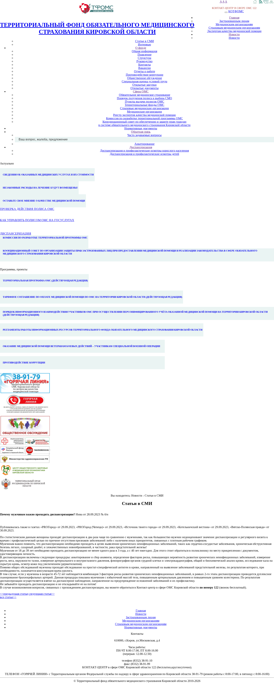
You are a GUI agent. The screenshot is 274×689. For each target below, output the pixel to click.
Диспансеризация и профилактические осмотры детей (144, 154)
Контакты (144, 64)
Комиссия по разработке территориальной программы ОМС (144, 118)
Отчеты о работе (144, 71)
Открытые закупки (144, 84)
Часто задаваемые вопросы (144, 135)
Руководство (144, 61)
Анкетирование (144, 143)
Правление (145, 54)
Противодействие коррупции (144, 74)
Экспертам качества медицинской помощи (234, 31)
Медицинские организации (144, 111)
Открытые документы (144, 88)
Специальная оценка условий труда (144, 81)
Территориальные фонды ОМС (144, 104)
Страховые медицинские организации (144, 108)
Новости (234, 34)
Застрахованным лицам (234, 21)
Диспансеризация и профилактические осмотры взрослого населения (144, 150)
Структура (144, 57)
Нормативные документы (140, 128)
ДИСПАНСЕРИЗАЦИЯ (15, 233)
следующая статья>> (42, 593)
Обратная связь (140, 131)
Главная (234, 17)
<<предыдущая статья (14, 593)
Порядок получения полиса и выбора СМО (144, 98)
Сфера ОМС (141, 91)
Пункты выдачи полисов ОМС (144, 101)
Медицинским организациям (234, 24)
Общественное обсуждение (144, 78)
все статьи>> (8, 597)
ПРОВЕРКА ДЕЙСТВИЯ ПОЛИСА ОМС (27, 209)
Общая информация (144, 51)
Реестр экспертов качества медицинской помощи (144, 115)
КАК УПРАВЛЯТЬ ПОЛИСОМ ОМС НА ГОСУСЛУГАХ (37, 220)
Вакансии (144, 68)
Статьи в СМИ (144, 41)
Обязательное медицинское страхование (144, 94)
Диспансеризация (141, 147)
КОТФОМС (236, 11)
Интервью (144, 44)
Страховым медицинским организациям (234, 27)
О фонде (140, 47)
